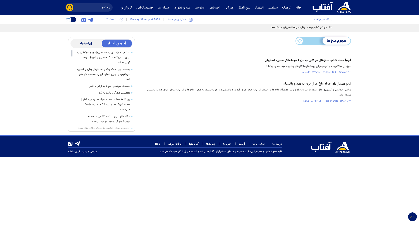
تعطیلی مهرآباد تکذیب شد (114, 93)
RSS (157, 144)
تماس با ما (258, 144)
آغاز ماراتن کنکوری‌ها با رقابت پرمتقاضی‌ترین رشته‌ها (301, 27)
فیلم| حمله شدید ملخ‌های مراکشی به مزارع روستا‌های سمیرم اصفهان (308, 60)
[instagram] (83, 19)
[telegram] (90, 20)
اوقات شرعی (175, 144)
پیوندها (210, 144)
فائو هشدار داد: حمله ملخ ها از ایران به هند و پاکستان (317, 84)
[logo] (333, 6)
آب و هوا (194, 144)
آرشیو (242, 144)
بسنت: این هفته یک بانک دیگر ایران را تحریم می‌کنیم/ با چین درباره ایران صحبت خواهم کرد (103, 74)
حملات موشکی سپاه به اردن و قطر (109, 86)
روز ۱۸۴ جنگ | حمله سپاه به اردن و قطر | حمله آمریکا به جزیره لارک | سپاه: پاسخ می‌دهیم (105, 104)
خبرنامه (227, 144)
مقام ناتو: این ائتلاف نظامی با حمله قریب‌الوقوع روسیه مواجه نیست (109, 119)
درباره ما (277, 144)
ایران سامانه (74, 152)
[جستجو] (69, 7)
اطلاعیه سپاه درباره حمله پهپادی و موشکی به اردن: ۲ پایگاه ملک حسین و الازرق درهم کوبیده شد (103, 57)
